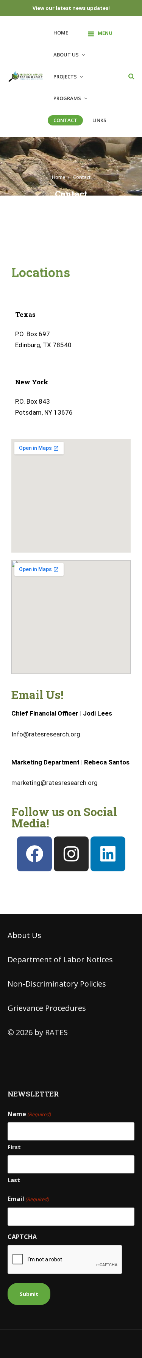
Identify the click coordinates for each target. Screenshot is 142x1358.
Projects (65, 76)
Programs (67, 98)
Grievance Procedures (47, 1008)
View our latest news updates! (71, 8)
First (14, 1147)
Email (28, 1199)
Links (99, 120)
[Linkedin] (108, 853)
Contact (65, 120)
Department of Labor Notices (60, 959)
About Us (66, 54)
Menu (105, 33)
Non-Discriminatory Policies (57, 984)
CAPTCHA (22, 1237)
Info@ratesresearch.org (45, 734)
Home (60, 32)
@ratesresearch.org (54, 782)
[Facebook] (34, 853)
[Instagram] (71, 853)
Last (14, 1180)
